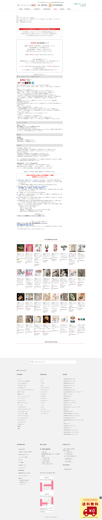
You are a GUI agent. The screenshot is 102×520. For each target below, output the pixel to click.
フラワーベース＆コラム (23, 415)
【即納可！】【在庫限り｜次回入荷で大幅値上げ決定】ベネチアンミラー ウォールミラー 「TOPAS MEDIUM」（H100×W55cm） (73, 257)
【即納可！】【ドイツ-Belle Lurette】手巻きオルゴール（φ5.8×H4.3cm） (20, 280)
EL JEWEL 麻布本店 (45, 449)
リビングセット (44, 391)
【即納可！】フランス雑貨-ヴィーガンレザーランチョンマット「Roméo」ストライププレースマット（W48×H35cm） (38, 281)
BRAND (62, 9)
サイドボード (43, 396)
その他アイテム (21, 424)
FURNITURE (46, 9)
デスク (42, 385)
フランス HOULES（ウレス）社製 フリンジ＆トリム (48, 19)
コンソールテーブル (45, 411)
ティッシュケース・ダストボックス (25, 389)
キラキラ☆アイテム (22, 385)
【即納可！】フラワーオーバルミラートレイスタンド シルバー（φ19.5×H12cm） (64, 255)
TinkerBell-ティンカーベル (69, 425)
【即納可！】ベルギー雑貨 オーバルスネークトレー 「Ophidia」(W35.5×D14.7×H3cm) (73, 305)
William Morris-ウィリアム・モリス (71, 432)
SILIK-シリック (67, 423)
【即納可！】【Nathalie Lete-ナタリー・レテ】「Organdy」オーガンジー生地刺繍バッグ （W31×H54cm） (29, 281)
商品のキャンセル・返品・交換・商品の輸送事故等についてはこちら (32, 223)
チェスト (43, 407)
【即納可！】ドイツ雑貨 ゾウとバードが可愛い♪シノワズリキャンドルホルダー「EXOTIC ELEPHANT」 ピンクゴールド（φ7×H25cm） (38, 258)
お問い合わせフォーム (23, 454)
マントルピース (44, 413)
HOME (20, 9)
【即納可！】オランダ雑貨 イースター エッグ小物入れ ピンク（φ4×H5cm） (81, 304)
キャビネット (43, 398)
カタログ (20, 459)
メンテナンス (22, 484)
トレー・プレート (21, 398)
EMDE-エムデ (67, 398)
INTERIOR (27, 9)
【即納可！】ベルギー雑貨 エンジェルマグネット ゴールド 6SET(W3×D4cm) (20, 304)
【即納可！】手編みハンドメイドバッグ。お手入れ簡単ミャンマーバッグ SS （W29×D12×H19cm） (81, 327)
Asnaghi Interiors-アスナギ (69, 378)
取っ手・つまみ (21, 391)
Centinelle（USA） (68, 387)
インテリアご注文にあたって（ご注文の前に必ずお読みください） (39, 29)
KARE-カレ (66, 409)
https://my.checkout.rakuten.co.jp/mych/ (38, 94)
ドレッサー (43, 409)
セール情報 (20, 462)
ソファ (42, 378)
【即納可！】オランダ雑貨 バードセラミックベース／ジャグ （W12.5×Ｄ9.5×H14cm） (29, 327)
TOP (17, 16)
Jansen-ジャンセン (68, 404)
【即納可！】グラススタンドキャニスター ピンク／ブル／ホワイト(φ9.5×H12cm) (64, 327)
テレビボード (43, 394)
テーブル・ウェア (21, 400)
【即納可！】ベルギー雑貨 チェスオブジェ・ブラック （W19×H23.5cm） (81, 280)
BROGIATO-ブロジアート (69, 383)
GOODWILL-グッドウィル (69, 400)
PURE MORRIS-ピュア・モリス (71, 434)
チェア (42, 381)
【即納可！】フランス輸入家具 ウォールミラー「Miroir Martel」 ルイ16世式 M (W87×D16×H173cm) (47, 328)
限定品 (19, 426)
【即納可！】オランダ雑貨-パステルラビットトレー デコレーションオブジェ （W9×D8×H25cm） (64, 305)
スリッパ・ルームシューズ (23, 396)
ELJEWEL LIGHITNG (24, 480)
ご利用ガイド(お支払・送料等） (25, 451)
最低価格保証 (21, 470)
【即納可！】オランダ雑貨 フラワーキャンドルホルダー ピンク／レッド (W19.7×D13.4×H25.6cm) (47, 256)
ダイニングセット (44, 389)
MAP (43, 456)
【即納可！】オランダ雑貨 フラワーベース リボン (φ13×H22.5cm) (55, 255)
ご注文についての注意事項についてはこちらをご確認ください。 (31, 215)
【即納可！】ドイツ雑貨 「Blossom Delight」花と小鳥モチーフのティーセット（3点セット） (64, 281)
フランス (30, 20)
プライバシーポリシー (23, 475)
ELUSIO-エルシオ (67, 396)
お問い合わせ (69, 458)
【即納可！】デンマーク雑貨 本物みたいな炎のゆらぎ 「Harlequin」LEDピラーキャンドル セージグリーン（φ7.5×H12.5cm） (47, 282)
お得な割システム (22, 465)
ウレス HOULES (30, 17)
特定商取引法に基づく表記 (24, 473)
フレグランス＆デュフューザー (24, 409)
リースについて (21, 467)
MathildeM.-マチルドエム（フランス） (72, 415)
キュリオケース (44, 400)
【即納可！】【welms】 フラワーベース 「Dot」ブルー (55, 327)
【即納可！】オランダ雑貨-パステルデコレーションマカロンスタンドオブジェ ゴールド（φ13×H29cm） (55, 305)
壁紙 (19, 428)
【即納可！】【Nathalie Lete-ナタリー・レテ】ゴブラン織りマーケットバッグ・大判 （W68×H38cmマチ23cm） (73, 329)
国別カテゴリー (23, 20)
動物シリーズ (21, 394)
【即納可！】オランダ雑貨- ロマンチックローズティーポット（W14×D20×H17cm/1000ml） (29, 304)
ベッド (42, 404)
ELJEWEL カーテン (23, 482)
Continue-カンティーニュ (69, 385)
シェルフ (43, 402)
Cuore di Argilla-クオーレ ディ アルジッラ (73, 391)
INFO (69, 9)
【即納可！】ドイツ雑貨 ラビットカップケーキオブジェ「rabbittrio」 (72, 280)
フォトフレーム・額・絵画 (23, 381)
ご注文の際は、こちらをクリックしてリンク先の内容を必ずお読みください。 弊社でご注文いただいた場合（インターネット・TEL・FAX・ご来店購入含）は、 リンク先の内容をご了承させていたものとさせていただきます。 (39, 33)
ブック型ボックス (21, 387)
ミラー (19, 378)
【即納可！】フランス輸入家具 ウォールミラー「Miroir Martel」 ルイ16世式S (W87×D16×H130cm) (38, 328)
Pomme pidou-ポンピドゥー (70, 417)
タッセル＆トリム (21, 419)
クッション (20, 404)
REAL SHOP (43, 444)
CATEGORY (36, 9)
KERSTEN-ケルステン (68, 411)
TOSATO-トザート (68, 427)
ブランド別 (22, 17)
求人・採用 (68, 461)
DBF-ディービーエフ (68, 394)
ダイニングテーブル (45, 387)
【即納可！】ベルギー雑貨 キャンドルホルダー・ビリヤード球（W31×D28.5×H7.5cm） (21, 256)
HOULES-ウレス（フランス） (70, 402)
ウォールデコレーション (23, 411)
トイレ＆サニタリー (22, 407)
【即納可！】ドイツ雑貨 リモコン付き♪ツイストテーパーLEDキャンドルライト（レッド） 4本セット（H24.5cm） (29, 256)
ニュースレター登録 (22, 457)
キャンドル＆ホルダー (22, 383)
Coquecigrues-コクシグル (69, 389)
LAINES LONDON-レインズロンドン (72, 413)
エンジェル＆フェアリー (23, 417)
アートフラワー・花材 (22, 413)
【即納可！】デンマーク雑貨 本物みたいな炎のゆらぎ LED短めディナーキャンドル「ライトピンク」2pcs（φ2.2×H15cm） (55, 282)
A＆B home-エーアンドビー (70, 381)
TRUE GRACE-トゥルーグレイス (71, 430)
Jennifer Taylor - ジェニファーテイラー (72, 407)
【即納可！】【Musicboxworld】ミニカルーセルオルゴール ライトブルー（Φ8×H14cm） (81, 256)
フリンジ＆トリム (21, 422)
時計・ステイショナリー (23, 402)
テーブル (43, 383)
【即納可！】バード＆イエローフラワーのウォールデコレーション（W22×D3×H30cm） (21, 327)
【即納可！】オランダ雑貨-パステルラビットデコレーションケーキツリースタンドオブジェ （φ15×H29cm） (46, 305)
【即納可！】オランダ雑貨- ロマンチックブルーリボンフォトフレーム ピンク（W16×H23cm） (38, 305)
